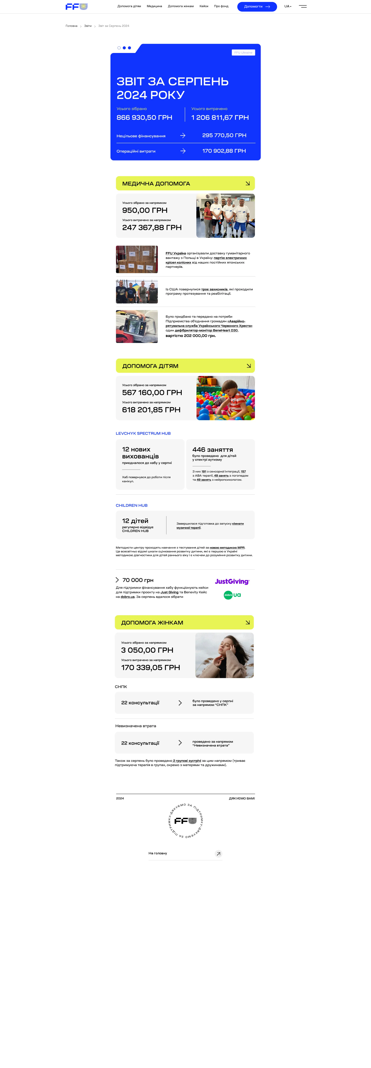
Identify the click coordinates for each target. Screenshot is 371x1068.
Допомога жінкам (181, 6)
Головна (71, 26)
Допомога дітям (129, 6)
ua (286, 6)
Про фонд (221, 6)
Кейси (204, 6)
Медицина (154, 6)
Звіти (88, 26)
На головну (158, 853)
